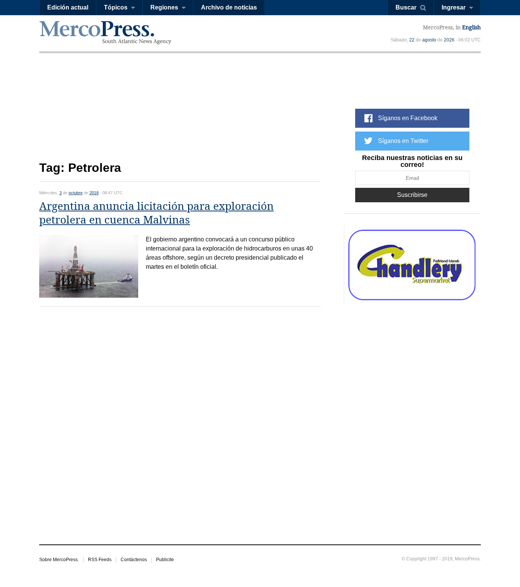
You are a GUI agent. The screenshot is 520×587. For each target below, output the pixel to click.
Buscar (406, 7)
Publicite (165, 559)
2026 (449, 40)
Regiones (164, 7)
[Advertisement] (180, 113)
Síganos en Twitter (403, 141)
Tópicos (116, 7)
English (471, 27)
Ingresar (454, 7)
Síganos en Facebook (407, 118)
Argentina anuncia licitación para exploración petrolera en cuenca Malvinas (156, 213)
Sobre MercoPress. (59, 559)
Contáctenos (134, 559)
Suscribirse (412, 195)
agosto (429, 40)
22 (412, 40)
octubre (76, 192)
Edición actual (67, 7)
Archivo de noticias (229, 7)
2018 (94, 192)
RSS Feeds (100, 559)
